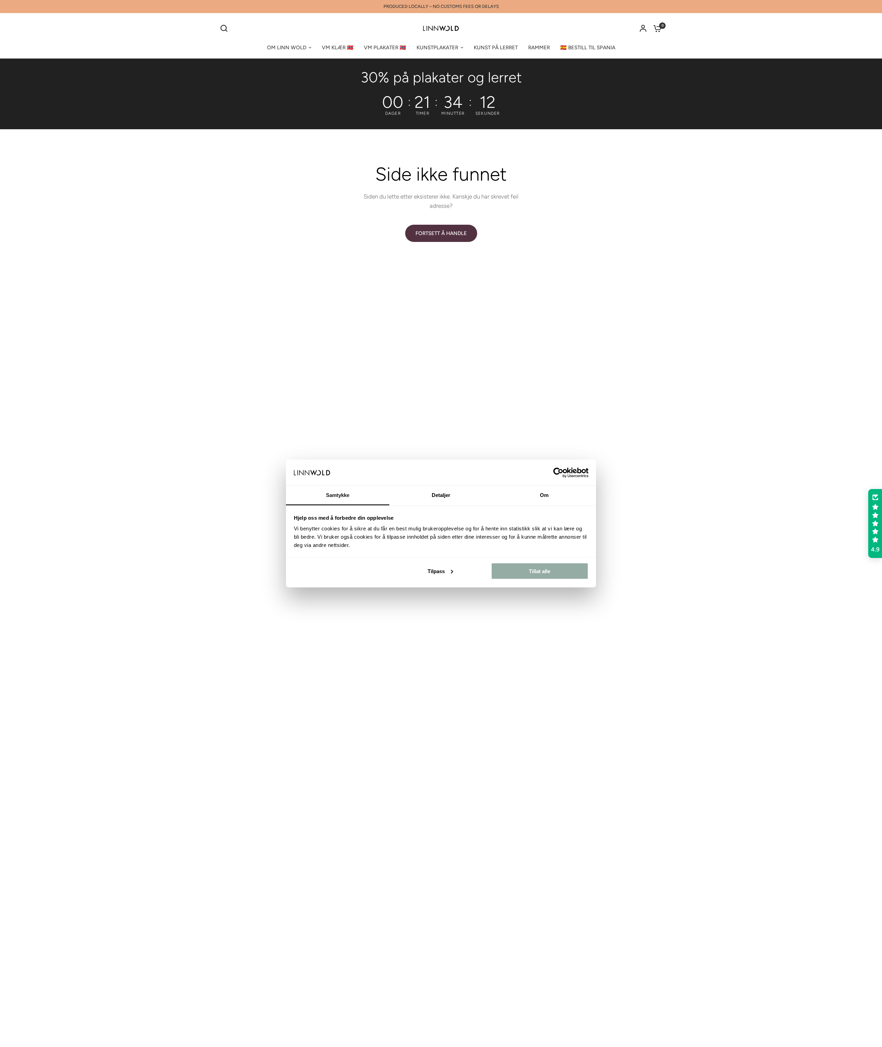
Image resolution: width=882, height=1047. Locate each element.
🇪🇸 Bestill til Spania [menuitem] (587, 47)
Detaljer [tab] (441, 495)
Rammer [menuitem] (539, 47)
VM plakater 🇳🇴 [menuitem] (385, 47)
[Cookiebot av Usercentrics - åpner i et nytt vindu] (558, 472)
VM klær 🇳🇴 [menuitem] (337, 47)
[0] (656, 28)
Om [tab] (544, 495)
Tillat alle (539, 571)
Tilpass (436, 571)
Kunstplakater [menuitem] (437, 47)
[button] (875, 523)
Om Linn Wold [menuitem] (286, 47)
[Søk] (225, 28)
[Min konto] (643, 28)
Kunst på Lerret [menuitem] (496, 47)
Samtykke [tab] (338, 495)
